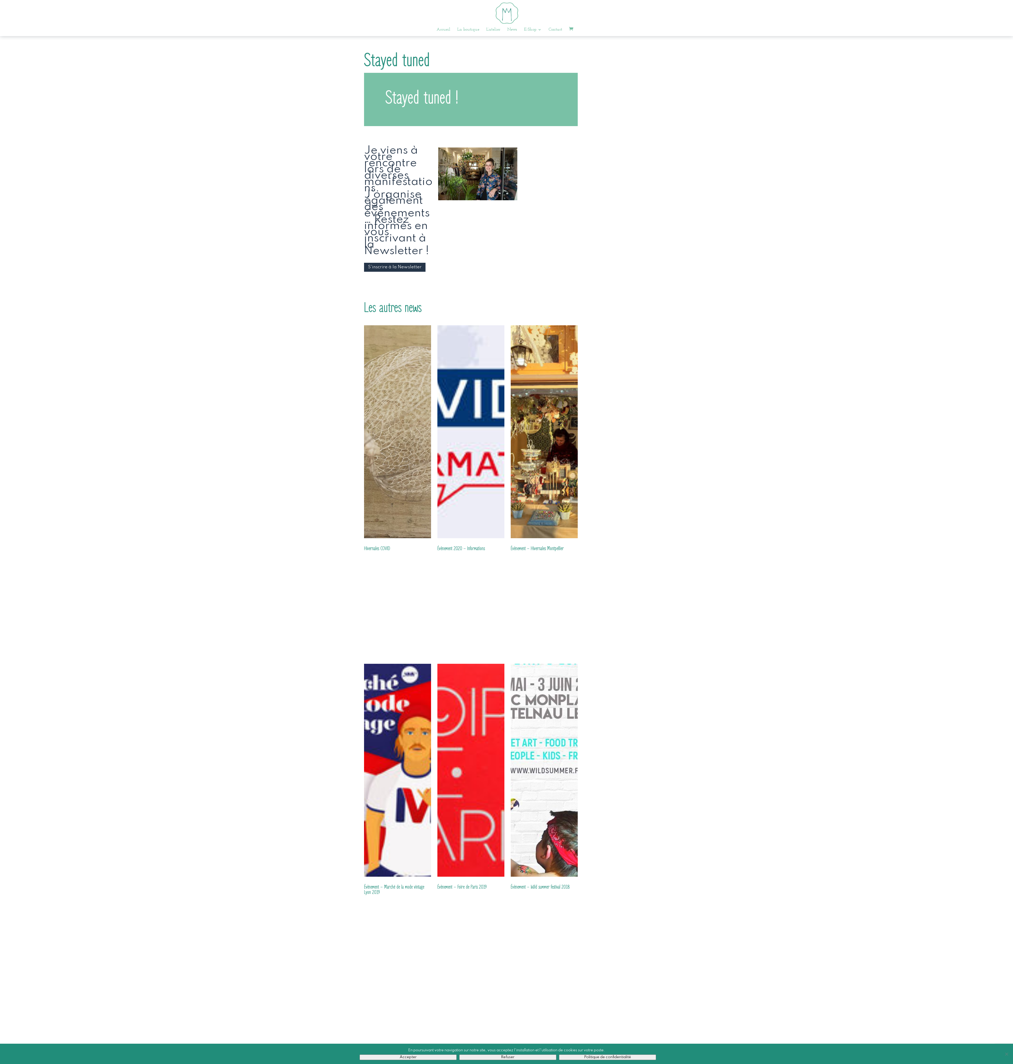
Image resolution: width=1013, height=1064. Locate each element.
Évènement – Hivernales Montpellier (537, 549)
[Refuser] (1006, 1054)
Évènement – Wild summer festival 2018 (540, 887)
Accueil (443, 30)
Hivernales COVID (377, 549)
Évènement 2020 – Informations (461, 549)
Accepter (408, 1057)
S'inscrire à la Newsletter (395, 267)
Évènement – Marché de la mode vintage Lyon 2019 (394, 889)
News (512, 30)
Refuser (508, 1057)
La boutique (468, 30)
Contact (555, 30)
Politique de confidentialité (607, 1057)
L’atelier (493, 30)
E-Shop (530, 30)
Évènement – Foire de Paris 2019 (462, 887)
